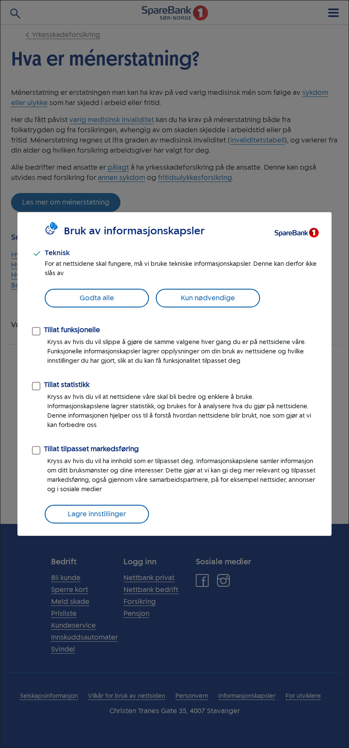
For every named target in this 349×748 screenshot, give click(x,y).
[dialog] (174, 374)
